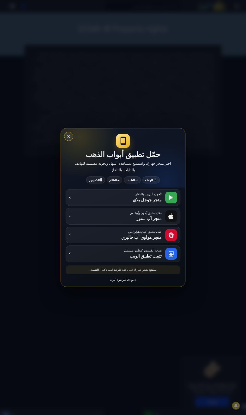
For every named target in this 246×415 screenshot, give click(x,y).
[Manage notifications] (236, 405)
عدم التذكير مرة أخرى (123, 280)
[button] (123, 253)
